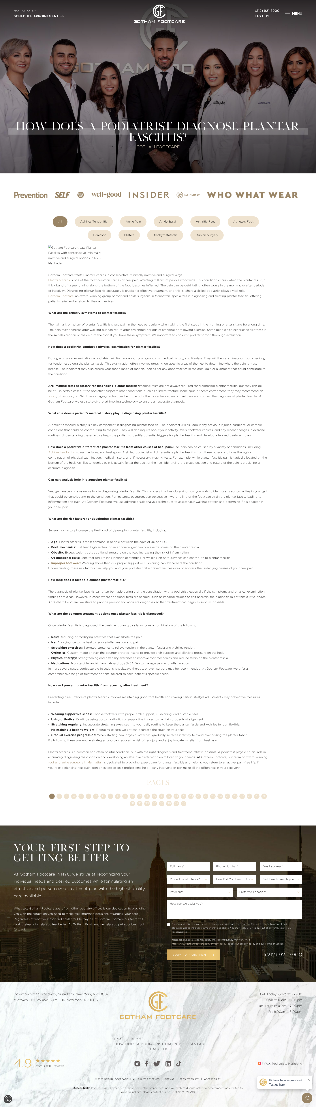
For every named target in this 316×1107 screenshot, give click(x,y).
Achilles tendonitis (61, 452)
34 (154, 803)
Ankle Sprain (168, 221)
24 (220, 796)
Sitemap (169, 1079)
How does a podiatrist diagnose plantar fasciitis (159, 1047)
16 (161, 796)
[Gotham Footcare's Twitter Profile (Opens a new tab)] (156, 1063)
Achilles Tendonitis (93, 221)
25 (227, 796)
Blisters (129, 235)
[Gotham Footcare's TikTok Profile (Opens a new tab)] (178, 1063)
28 (249, 796)
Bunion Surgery (207, 235)
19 (183, 796)
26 (235, 796)
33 (147, 803)
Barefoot (99, 235)
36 (169, 803)
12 (132, 796)
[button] (293, 13)
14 (147, 796)
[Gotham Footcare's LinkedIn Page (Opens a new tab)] (168, 1063)
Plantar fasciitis (59, 280)
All (60, 221)
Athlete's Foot (243, 221)
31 (132, 803)
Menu (297, 13)
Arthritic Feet (205, 221)
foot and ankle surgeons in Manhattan (75, 762)
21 (198, 796)
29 (257, 796)
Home (118, 1039)
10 (117, 796)
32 (140, 803)
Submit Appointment (190, 954)
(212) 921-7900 (267, 11)
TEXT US (262, 16)
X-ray (52, 396)
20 (191, 796)
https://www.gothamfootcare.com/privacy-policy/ (199, 944)
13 (139, 796)
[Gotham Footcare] (159, 14)
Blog (136, 1039)
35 (161, 803)
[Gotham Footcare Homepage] (158, 1005)
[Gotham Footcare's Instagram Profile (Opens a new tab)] (137, 1063)
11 (125, 796)
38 (183, 803)
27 (242, 796)
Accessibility (212, 1079)
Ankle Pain (133, 221)
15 (154, 796)
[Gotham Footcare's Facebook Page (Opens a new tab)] (147, 1063)
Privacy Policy (189, 1079)
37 (176, 803)
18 (176, 796)
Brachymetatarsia (165, 235)
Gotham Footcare (61, 296)
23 (213, 796)
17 (169, 796)
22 (205, 796)
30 (264, 796)
